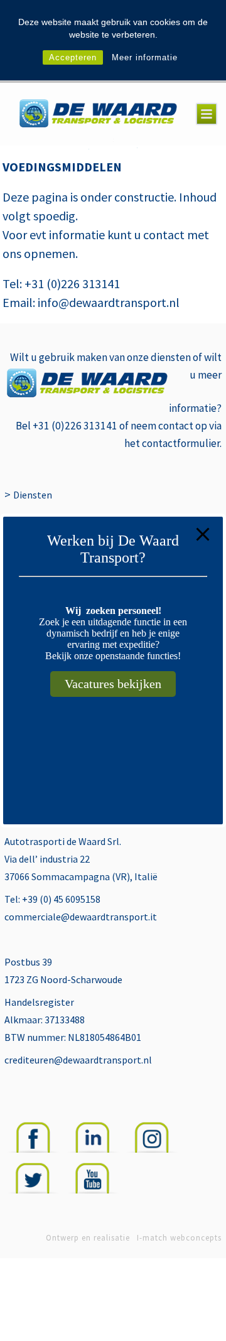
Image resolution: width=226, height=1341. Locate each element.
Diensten (32, 494)
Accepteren (73, 57)
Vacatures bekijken (113, 684)
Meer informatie (145, 57)
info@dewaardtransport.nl (107, 302)
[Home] (98, 114)
